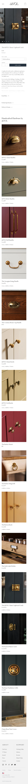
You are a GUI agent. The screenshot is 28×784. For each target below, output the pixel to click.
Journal (4, 755)
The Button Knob (7, 525)
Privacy (9, 770)
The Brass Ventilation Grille (10, 688)
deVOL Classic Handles (8, 157)
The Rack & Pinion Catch (9, 647)
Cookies (3, 770)
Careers (4, 761)
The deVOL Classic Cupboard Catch (12, 605)
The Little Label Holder (9, 566)
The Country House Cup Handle (11, 322)
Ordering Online (20, 749)
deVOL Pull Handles (8, 240)
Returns (18, 755)
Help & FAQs (19, 758)
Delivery (18, 752)
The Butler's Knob (7, 444)
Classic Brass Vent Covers (9, 729)
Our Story (4, 749)
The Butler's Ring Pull (8, 484)
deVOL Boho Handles (8, 199)
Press (3, 758)
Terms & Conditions (17, 770)
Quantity (3, 62)
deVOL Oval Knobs (7, 403)
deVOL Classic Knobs (8, 362)
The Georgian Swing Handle (10, 281)
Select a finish (4, 56)
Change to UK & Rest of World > (8, 777)
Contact (18, 761)
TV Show (4, 752)
